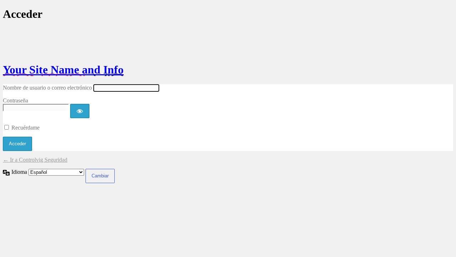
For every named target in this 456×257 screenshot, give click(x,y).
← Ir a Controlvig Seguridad (35, 160)
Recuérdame (25, 128)
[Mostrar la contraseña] (79, 111)
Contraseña (15, 100)
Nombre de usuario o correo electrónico (47, 88)
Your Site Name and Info (63, 69)
